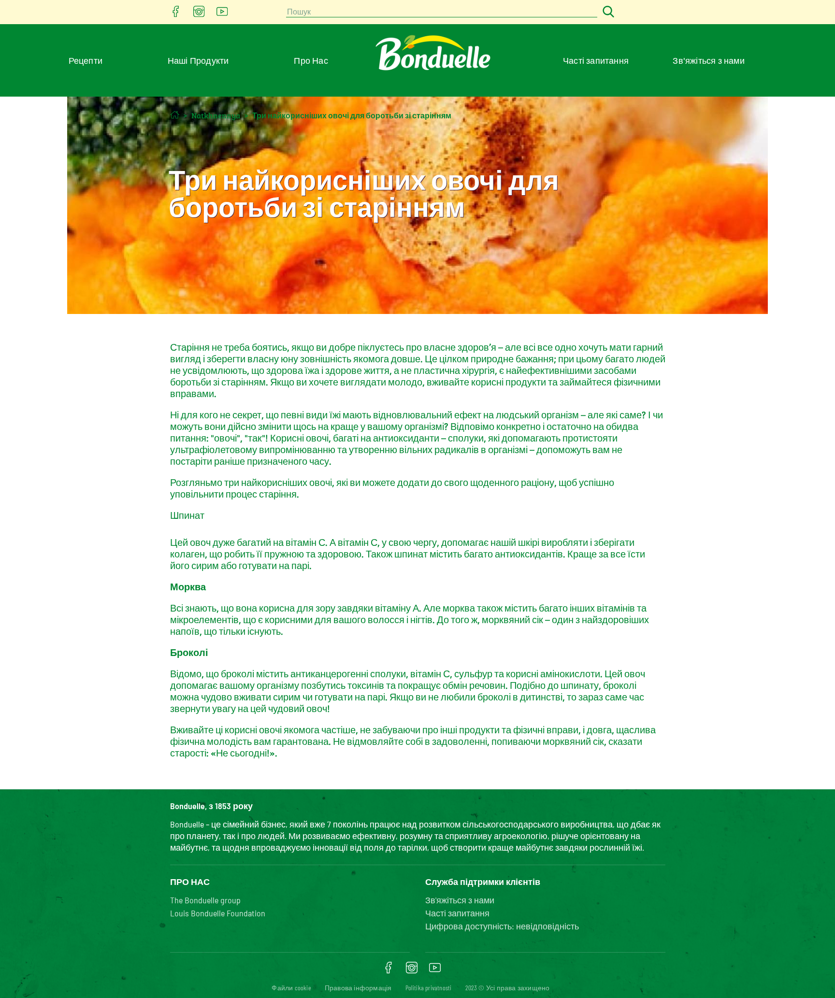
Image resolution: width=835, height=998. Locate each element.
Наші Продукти (198, 60)
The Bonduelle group (205, 900)
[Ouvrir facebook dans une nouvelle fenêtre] (176, 14)
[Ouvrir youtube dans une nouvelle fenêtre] (222, 14)
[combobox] (441, 12)
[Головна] (174, 114)
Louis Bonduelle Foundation (217, 913)
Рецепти (85, 60)
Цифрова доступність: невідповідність (502, 926)
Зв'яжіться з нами (708, 60)
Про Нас (311, 60)
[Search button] (607, 12)
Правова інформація (358, 988)
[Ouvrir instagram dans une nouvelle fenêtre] (199, 14)
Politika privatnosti (428, 988)
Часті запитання (596, 60)
